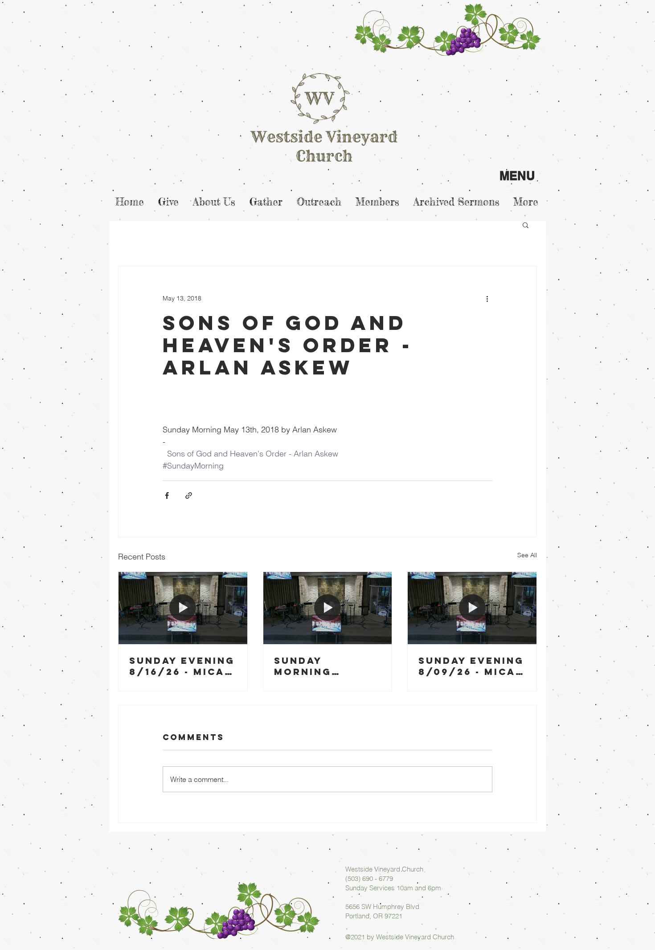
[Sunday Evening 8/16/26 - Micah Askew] (183, 608)
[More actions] (487, 298)
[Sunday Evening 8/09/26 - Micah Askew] (472, 608)
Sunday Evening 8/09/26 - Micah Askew (471, 666)
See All (527, 555)
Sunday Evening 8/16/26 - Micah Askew (182, 666)
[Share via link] (188, 495)
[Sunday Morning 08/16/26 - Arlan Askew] (327, 608)
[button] (525, 224)
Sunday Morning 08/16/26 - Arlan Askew (317, 666)
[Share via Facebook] (167, 495)
